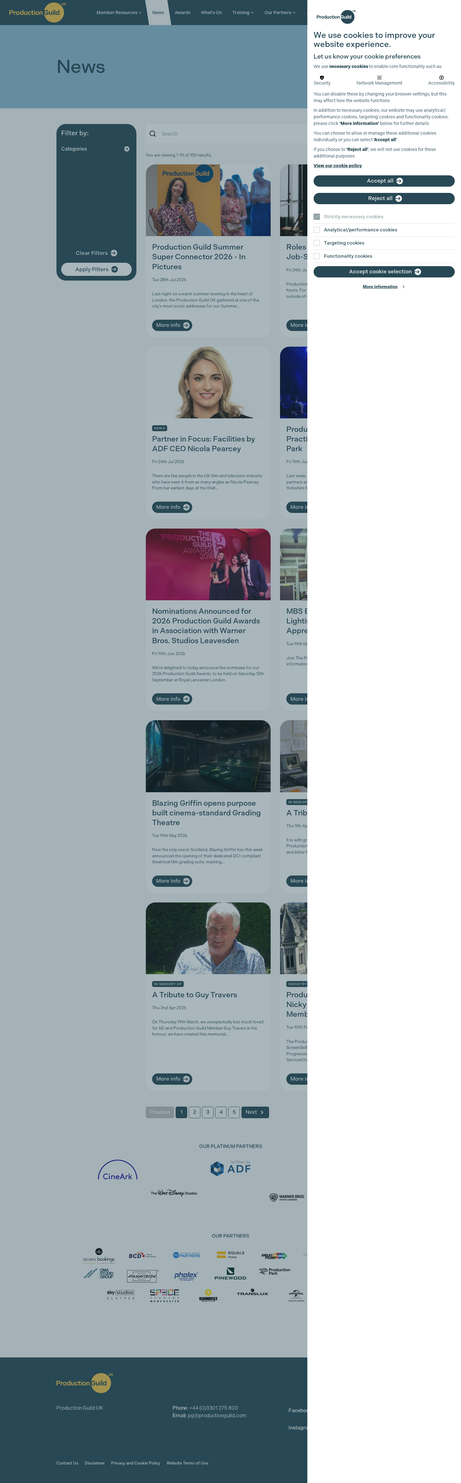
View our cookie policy (338, 165)
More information (380, 286)
